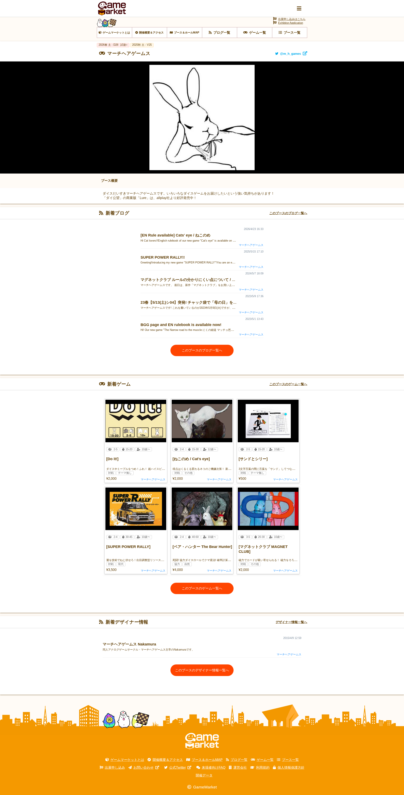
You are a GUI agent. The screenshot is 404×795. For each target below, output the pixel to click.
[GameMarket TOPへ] (202, 741)
